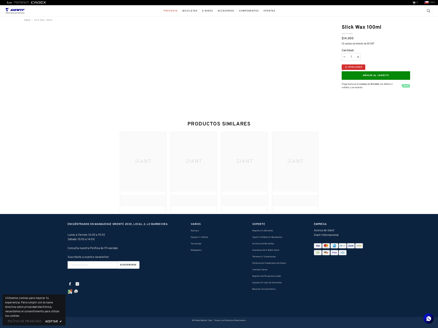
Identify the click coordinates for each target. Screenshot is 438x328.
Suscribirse (128, 264)
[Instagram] (77, 284)
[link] (415, 2)
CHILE (432, 2)
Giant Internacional (326, 235)
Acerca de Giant (324, 230)
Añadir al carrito (376, 75)
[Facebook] (70, 284)
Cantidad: (348, 50)
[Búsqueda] (430, 10)
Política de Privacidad (103, 248)
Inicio (27, 20)
